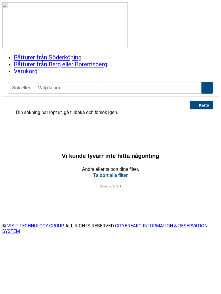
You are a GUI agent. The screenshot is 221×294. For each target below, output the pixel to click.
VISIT (117, 186)
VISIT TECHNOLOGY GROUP (35, 226)
